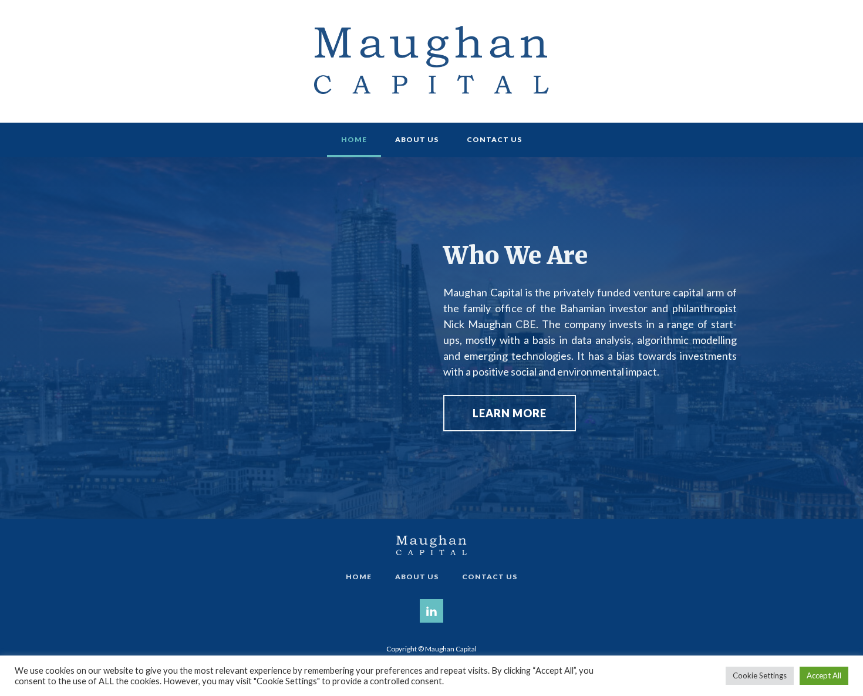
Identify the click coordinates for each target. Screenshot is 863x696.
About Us (417, 139)
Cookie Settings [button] (760, 675)
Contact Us (494, 139)
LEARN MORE (510, 413)
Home (354, 139)
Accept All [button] (824, 675)
